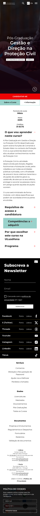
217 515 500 (13, 455)
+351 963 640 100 (23, 460)
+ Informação (30, 102)
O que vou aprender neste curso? (18, 134)
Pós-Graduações (20, 408)
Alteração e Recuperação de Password (20, 373)
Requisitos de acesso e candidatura (14, 211)
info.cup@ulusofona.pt (22, 473)
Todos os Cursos (20, 411)
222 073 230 (12, 469)
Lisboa (30, 60)
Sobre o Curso (10, 102)
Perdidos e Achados (20, 382)
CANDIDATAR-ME (20, 96)
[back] (35, 89)
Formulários (20, 433)
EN (32, 3)
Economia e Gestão (15, 60)
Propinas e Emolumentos (20, 426)
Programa (11, 246)
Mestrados (20, 400)
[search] (23, 3)
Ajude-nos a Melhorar (20, 378)
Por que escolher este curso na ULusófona (16, 235)
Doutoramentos (20, 404)
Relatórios (20, 437)
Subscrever (20, 306)
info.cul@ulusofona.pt (22, 458)
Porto (21, 316)
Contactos (20, 368)
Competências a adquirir (19, 223)
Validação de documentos (20, 441)
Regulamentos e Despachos (20, 430)
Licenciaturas (20, 396)
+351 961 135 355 (23, 474)
